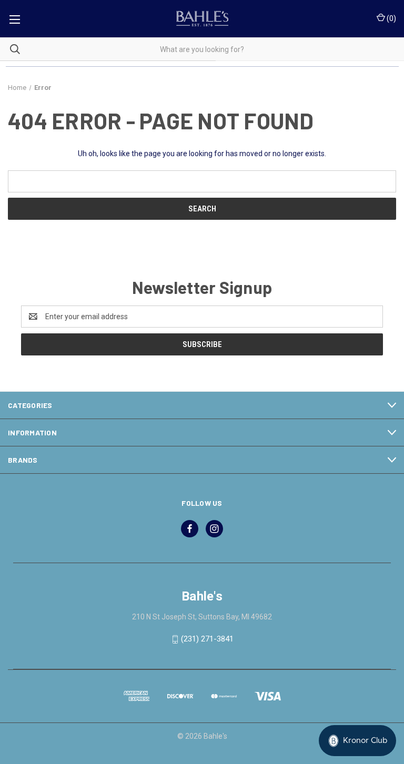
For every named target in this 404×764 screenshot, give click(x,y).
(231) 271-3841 (207, 639)
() (390, 18)
